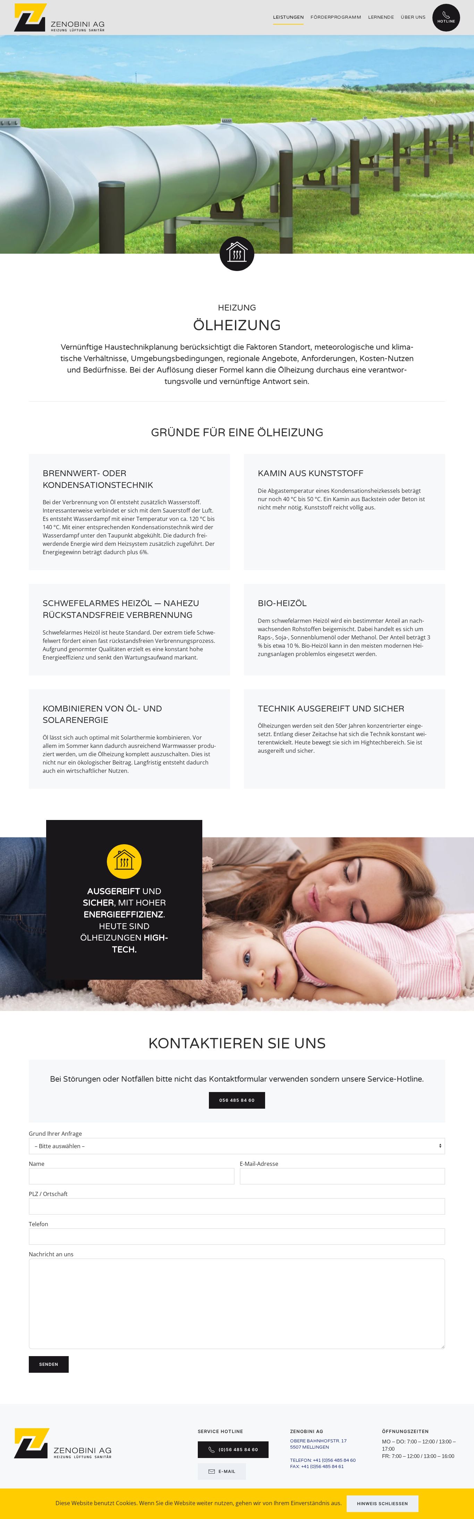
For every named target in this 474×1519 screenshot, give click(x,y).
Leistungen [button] (288, 17)
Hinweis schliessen (382, 1503)
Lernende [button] (381, 17)
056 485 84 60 (237, 1100)
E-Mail (227, 1471)
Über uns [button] (413, 17)
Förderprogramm (336, 17)
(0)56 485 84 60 (238, 1449)
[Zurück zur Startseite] (59, 17)
